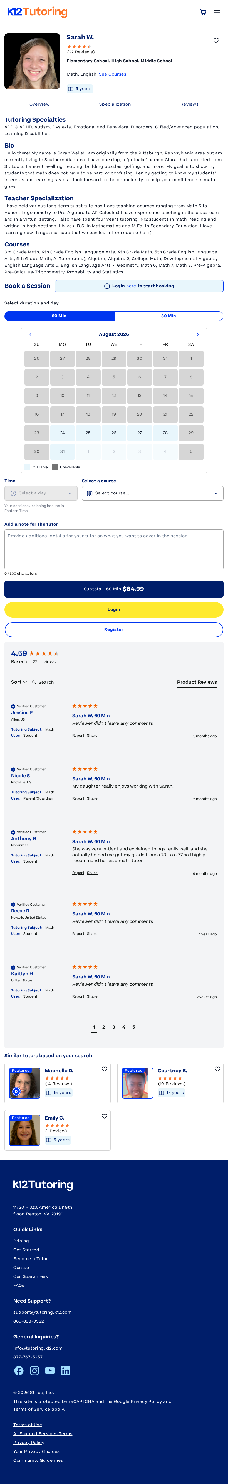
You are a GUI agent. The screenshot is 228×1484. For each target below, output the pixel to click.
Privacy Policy (146, 1402)
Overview (39, 104)
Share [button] (92, 735)
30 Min (168, 316)
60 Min (59, 316)
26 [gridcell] (114, 433)
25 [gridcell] (88, 433)
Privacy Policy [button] (28, 1443)
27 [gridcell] (139, 433)
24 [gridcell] (62, 433)
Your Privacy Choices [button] (36, 1452)
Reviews (189, 104)
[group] (40, 654)
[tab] (197, 683)
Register (114, 630)
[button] (94, 1028)
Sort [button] (17, 682)
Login (114, 610)
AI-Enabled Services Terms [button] (43, 1434)
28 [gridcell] (165, 433)
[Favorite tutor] (216, 40)
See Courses (113, 74)
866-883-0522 (28, 1321)
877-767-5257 (28, 1357)
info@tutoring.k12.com (38, 1348)
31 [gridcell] (62, 451)
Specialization (115, 104)
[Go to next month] (197, 334)
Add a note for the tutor (31, 524)
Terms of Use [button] (27, 1425)
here (131, 286)
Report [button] (78, 735)
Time (10, 481)
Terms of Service (31, 1409)
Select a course (99, 481)
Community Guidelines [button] (38, 1460)
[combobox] (41, 493)
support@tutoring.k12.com (42, 1312)
